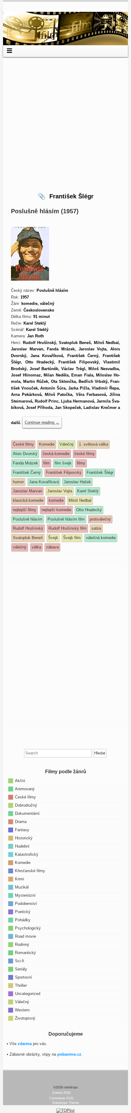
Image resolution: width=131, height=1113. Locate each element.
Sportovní (23, 977)
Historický (24, 838)
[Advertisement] (65, 122)
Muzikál (22, 887)
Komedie (22, 862)
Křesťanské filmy (30, 870)
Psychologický (28, 928)
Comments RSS (61, 1098)
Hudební (22, 846)
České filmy (25, 797)
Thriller (21, 985)
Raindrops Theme (65, 1103)
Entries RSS (61, 1092)
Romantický (25, 952)
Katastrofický (26, 854)
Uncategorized (27, 993)
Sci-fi (19, 961)
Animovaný (25, 789)
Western (22, 1010)
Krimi (19, 879)
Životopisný (25, 1018)
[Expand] (9, 51)
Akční (20, 780)
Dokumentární (27, 813)
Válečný (22, 1002)
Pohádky (22, 920)
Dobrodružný (26, 805)
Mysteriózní (25, 895)
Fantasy (22, 830)
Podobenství (26, 903)
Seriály (21, 969)
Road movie (25, 936)
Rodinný (22, 944)
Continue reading (42, 422)
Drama (21, 821)
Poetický (22, 911)
